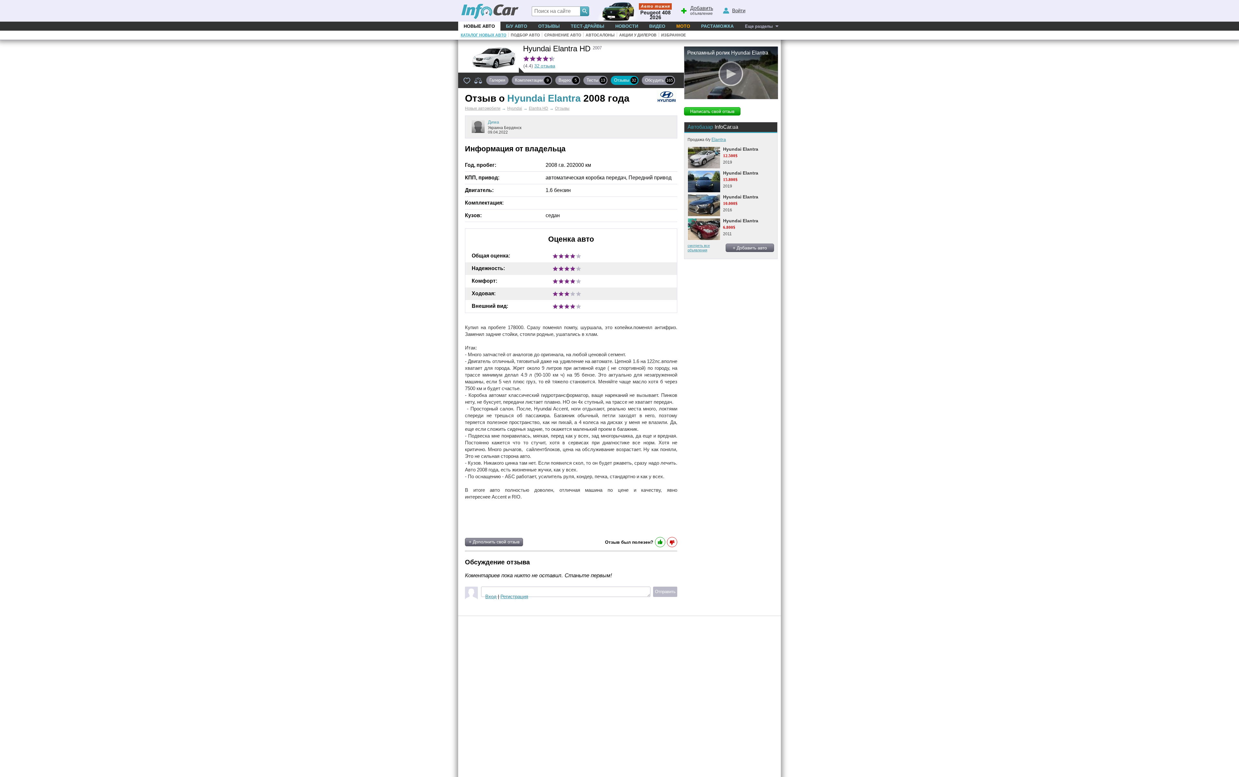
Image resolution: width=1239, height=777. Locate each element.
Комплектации (532, 80)
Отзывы (549, 26)
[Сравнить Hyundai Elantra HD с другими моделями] (478, 80)
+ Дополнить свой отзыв (494, 541)
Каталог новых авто (483, 35)
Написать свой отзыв (712, 111)
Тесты (596, 80)
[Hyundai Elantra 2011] (704, 229)
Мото (683, 26)
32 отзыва (544, 65)
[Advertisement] (541, 519)
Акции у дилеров (638, 35)
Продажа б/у (707, 139)
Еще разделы (759, 26)
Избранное (673, 35)
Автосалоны (600, 35)
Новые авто (479, 26)
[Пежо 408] (633, 11)
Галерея (497, 80)
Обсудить (659, 80)
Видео (657, 26)
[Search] (584, 11)
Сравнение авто (562, 35)
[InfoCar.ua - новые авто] (490, 12)
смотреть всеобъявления (699, 248)
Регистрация (514, 596)
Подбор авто (525, 35)
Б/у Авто (516, 26)
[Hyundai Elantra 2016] (704, 205)
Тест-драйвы (587, 26)
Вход (491, 596)
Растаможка (717, 26)
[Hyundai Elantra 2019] (704, 157)
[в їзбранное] (466, 80)
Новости (626, 26)
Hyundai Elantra (740, 149)
